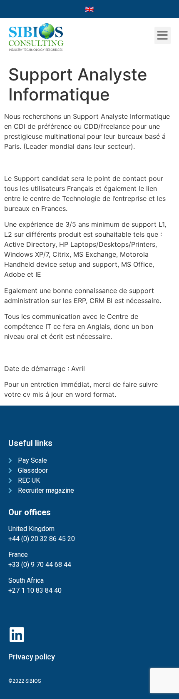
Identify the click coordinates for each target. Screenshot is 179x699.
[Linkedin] (16, 634)
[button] (162, 35)
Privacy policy (31, 656)
